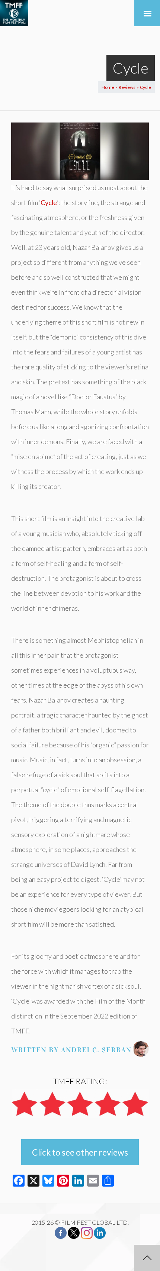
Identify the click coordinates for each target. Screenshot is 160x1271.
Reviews (127, 87)
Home (108, 87)
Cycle (49, 202)
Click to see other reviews (80, 1152)
